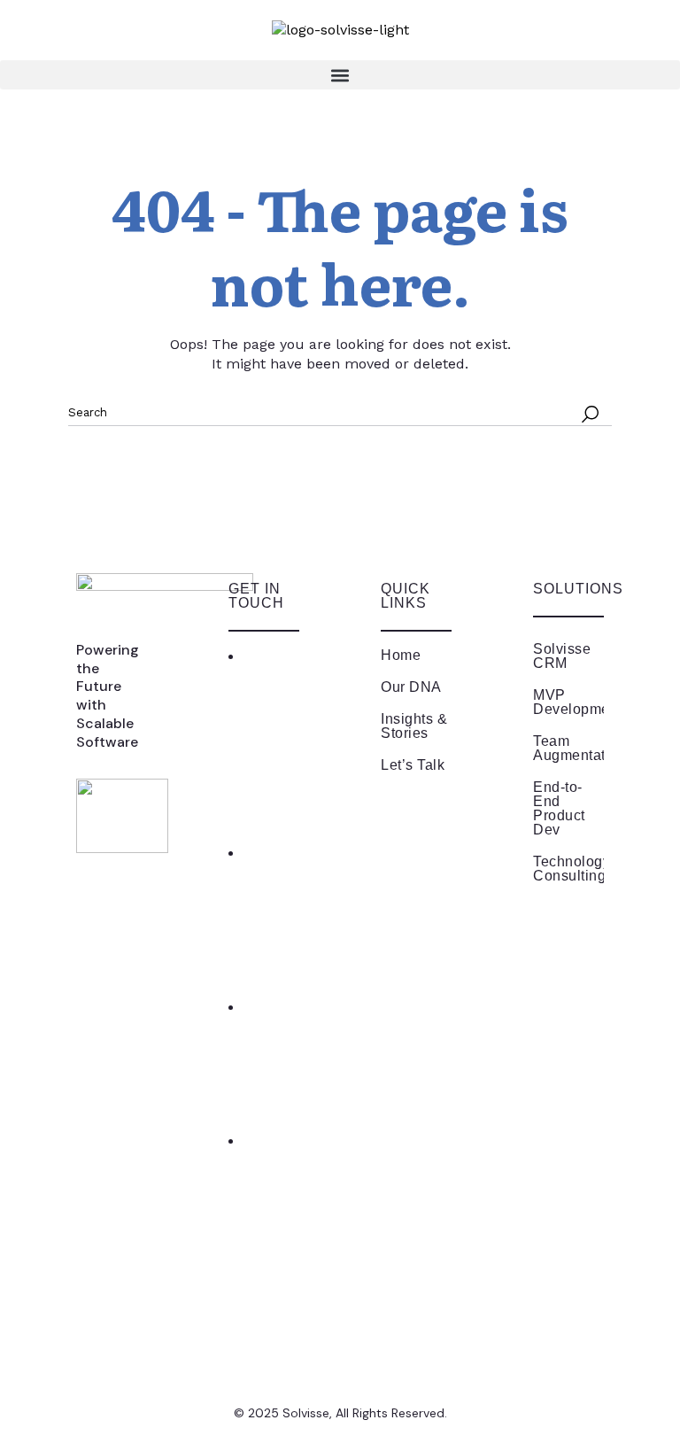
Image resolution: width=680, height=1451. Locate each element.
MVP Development (568, 702)
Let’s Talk (412, 764)
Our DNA (411, 686)
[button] (340, 74)
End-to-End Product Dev (559, 808)
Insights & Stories (414, 726)
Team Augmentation (568, 748)
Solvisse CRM (562, 656)
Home (401, 655)
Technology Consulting (568, 868)
